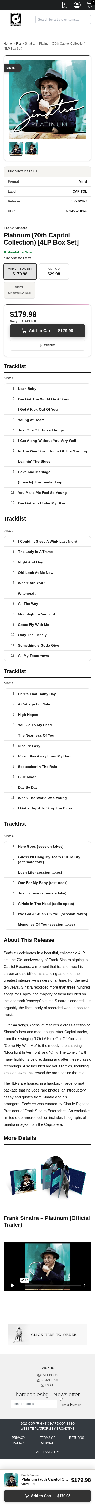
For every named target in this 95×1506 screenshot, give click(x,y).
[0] (90, 6)
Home (8, 43)
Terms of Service (47, 1440)
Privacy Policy (18, 1440)
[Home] (16, 19)
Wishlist (49, 345)
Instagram (49, 1380)
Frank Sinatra (25, 43)
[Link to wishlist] (64, 6)
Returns (76, 1438)
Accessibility (47, 1452)
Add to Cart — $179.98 (51, 330)
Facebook (49, 1375)
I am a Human (70, 1405)
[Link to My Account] (77, 6)
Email (49, 1385)
